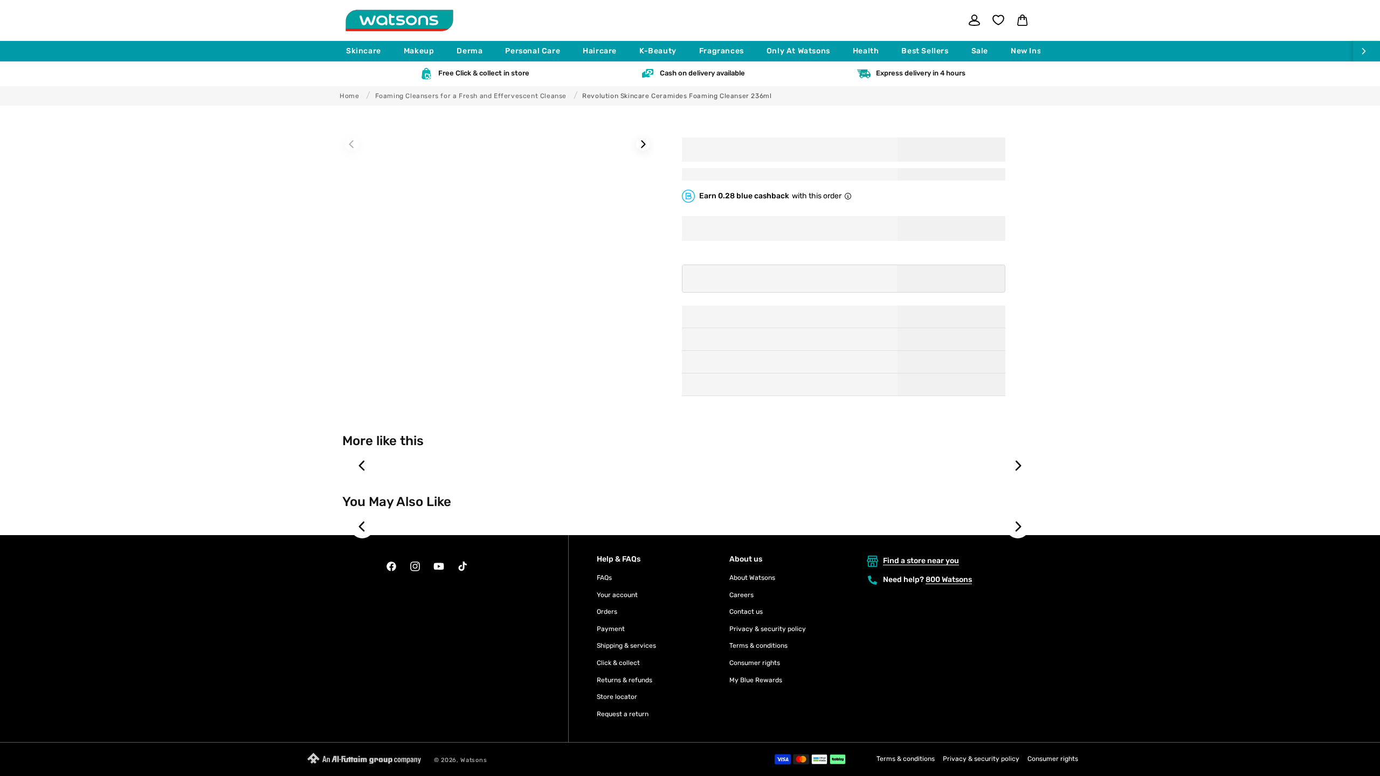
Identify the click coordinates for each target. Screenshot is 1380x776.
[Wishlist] (998, 20)
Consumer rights (754, 663)
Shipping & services (626, 645)
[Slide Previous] (351, 144)
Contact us (746, 611)
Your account (617, 595)
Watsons (473, 760)
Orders (607, 611)
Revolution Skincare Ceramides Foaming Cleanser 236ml (676, 96)
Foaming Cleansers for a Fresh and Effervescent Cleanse (471, 96)
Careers (741, 595)
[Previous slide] (362, 465)
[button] (368, 51)
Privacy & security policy (767, 629)
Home (349, 96)
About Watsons (752, 577)
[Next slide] (1018, 465)
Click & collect (618, 663)
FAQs (604, 577)
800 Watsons (949, 579)
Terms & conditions (758, 645)
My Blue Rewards (755, 680)
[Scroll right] (1366, 51)
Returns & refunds (624, 680)
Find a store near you (921, 560)
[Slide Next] (643, 144)
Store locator (617, 697)
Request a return (622, 714)
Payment (611, 629)
